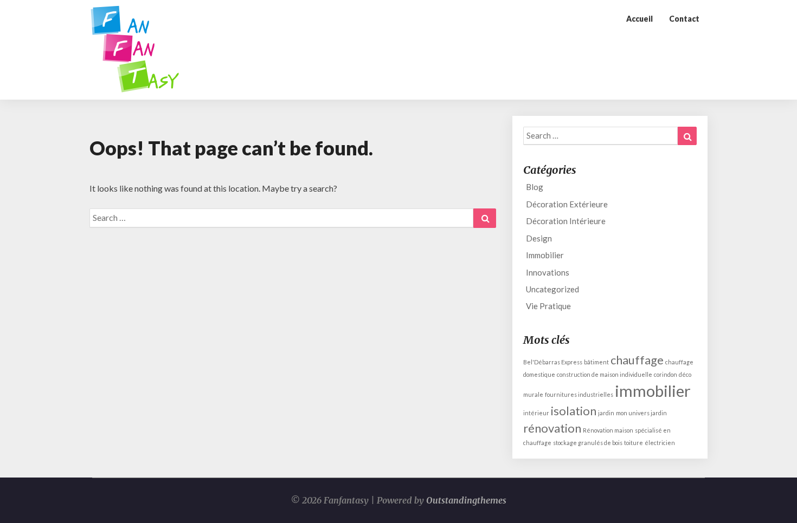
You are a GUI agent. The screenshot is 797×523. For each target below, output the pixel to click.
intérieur (536, 412)
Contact (684, 18)
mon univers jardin (641, 412)
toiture (633, 442)
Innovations (547, 272)
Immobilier (545, 255)
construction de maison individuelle (604, 374)
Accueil (639, 18)
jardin (606, 412)
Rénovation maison (608, 430)
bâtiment (596, 361)
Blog (534, 187)
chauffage (637, 359)
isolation (573, 410)
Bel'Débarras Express (552, 361)
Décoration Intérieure (566, 221)
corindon (665, 374)
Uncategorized (552, 289)
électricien (660, 442)
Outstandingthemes (466, 500)
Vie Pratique (548, 306)
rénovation (552, 428)
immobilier (653, 390)
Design (539, 238)
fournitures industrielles (579, 394)
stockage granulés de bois (587, 442)
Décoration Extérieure (567, 204)
